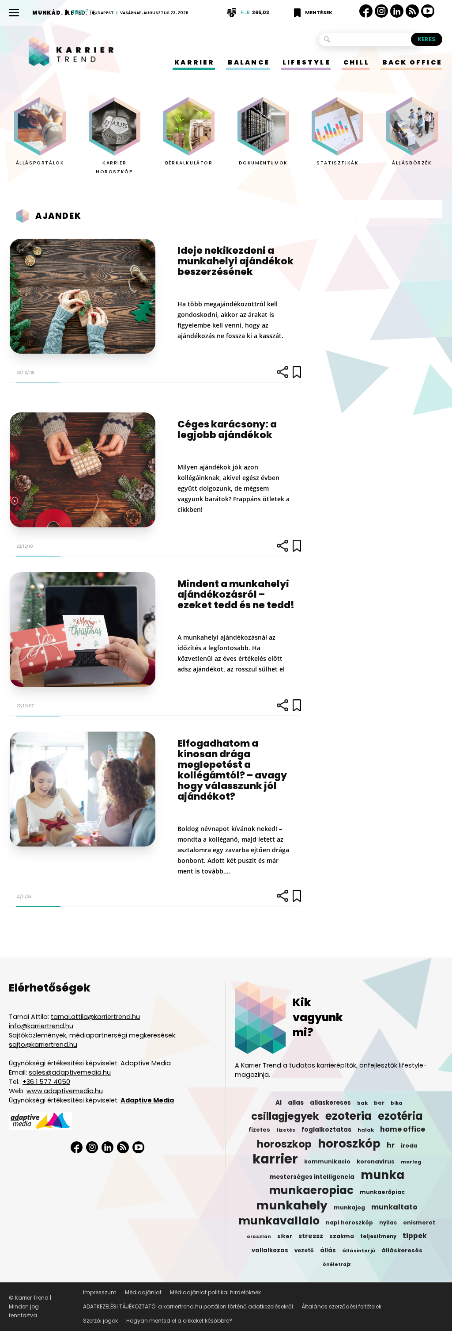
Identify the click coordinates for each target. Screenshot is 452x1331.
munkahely (292, 1205)
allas (296, 1102)
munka (382, 1175)
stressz (310, 1236)
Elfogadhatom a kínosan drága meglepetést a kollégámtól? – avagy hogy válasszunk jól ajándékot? (232, 769)
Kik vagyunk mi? (318, 1017)
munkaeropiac (311, 1190)
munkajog (349, 1207)
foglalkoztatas (326, 1129)
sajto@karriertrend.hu (43, 1044)
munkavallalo (279, 1221)
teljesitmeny (378, 1236)
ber (379, 1102)
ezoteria (348, 1116)
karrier (275, 1159)
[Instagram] (381, 11)
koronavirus (376, 1161)
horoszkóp (349, 1143)
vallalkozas (270, 1250)
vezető (304, 1250)
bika (397, 1102)
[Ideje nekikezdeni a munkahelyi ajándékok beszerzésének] (82, 296)
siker (284, 1236)
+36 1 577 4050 (46, 1081)
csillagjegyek (285, 1116)
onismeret (419, 1222)
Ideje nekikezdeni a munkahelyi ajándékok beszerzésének (235, 261)
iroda (409, 1145)
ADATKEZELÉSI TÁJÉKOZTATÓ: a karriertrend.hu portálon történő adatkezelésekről (188, 1306)
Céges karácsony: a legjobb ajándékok (227, 429)
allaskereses (330, 1102)
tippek (415, 1236)
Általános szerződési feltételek (341, 1306)
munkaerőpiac (382, 1192)
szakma (341, 1236)
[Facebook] (366, 11)
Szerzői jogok (100, 1320)
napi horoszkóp (349, 1222)
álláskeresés (401, 1250)
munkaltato (394, 1207)
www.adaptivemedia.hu (64, 1091)
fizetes (259, 1129)
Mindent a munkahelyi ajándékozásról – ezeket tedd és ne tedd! (235, 594)
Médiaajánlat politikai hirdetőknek (215, 1292)
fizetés (285, 1130)
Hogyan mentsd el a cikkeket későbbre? (179, 1320)
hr (391, 1145)
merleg (411, 1161)
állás (328, 1250)
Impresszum (100, 1292)
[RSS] (412, 11)
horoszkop (284, 1144)
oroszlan (259, 1236)
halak (366, 1129)
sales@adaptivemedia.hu (70, 1072)
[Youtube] (427, 11)
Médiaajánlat (143, 1292)
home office (402, 1129)
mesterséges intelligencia (312, 1177)
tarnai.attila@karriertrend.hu (95, 1016)
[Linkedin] (396, 11)
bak (362, 1102)
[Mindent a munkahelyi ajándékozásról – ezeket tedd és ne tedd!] (82, 629)
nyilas (388, 1222)
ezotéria (400, 1116)
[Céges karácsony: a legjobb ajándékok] (82, 469)
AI (278, 1102)
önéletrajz (337, 1264)
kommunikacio (327, 1161)
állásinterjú (358, 1250)
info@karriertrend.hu (41, 1026)
